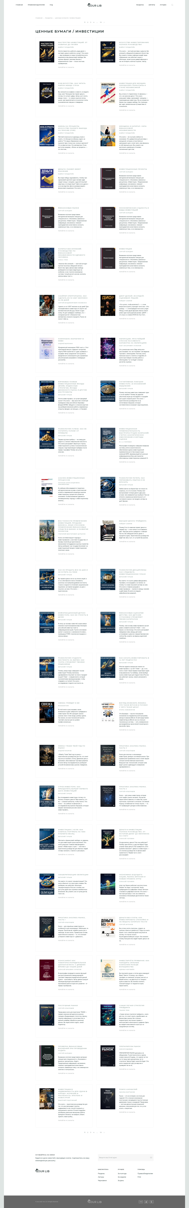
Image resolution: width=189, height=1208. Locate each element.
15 (101, 22)
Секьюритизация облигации (73, 875)
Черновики (102, 1180)
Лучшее (163, 5)
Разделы (140, 5)
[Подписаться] (151, 1157)
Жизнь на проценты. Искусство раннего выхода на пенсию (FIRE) (72, 128)
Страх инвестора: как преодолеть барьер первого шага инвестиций (73, 789)
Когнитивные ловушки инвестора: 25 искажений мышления (132, 384)
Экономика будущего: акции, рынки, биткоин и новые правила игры (132, 877)
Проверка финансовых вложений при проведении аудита (72, 1048)
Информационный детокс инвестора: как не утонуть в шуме (73, 615)
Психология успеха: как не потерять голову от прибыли (72, 431)
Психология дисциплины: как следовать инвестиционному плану (133, 572)
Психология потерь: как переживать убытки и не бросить (132, 480)
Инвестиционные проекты (133, 169)
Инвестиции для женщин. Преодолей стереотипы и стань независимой (132, 85)
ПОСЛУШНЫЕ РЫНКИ (68, 1005)
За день (121, 1180)
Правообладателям (36, 5)
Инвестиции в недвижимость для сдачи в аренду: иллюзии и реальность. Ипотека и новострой (72, 1093)
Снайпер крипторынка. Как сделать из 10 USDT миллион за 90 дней (73, 298)
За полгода (122, 1173)
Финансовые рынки (68, 208)
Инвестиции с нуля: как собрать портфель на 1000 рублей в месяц (71, 832)
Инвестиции (125, 249)
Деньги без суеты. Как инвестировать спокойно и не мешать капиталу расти (133, 920)
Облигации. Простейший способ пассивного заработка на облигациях (133, 341)
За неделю (122, 1177)
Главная (19, 5)
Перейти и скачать (66, 67)
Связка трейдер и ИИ (69, 703)
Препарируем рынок (130, 1046)
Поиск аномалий (128, 1089)
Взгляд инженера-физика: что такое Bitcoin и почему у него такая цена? (133, 705)
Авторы (152, 5)
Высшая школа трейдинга (132, 521)
